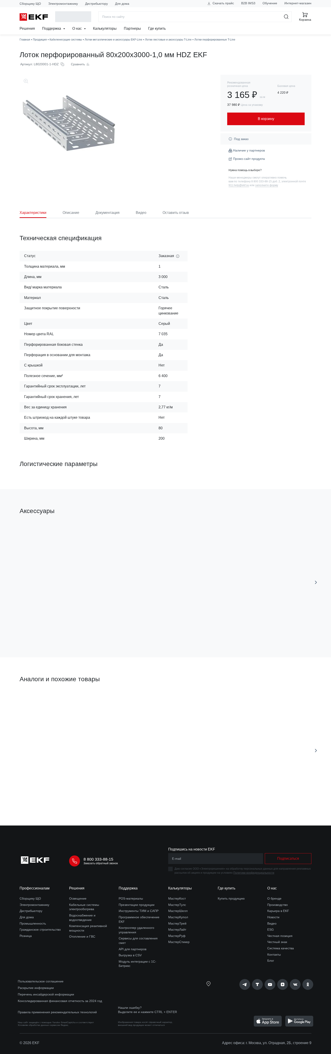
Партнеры (132, 28)
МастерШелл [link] (178, 911)
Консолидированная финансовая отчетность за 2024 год (60, 1001)
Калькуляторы (105, 28)
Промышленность (33, 923)
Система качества (280, 948)
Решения (27, 28)
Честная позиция (279, 936)
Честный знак (277, 942)
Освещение (77, 898)
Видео (272, 923)
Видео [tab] (141, 213)
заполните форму (266, 185)
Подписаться (288, 858)
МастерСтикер (179, 942)
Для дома (122, 3)
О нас (77, 28)
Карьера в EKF (278, 911)
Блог (270, 960)
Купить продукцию (231, 898)
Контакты (274, 954)
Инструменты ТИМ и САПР (139, 911)
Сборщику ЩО (30, 3)
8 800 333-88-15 (98, 859)
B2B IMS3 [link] (248, 3)
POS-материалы (131, 898)
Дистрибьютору (96, 3)
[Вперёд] (316, 582)
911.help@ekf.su (239, 185)
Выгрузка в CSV (130, 955)
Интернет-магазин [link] (297, 3)
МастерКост (177, 898)
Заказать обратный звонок (101, 863)
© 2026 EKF (29, 1043)
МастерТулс (177, 905)
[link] (244, 984)
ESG (270, 929)
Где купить (157, 28)
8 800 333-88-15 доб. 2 (265, 181)
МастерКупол (178, 917)
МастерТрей (177, 923)
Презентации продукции (136, 905)
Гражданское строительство (40, 929)
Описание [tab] (71, 213)
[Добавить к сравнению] (85, 628)
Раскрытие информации (36, 988)
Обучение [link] (270, 3)
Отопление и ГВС (82, 936)
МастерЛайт (177, 929)
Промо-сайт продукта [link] (249, 159)
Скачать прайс (223, 3)
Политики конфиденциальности (253, 872)
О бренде (274, 898)
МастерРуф (177, 936)
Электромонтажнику (63, 3)
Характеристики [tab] (33, 213)
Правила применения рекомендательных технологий (57, 1012)
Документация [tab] (107, 213)
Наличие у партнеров (249, 150)
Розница (26, 936)
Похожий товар (36, 700)
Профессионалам (35, 888)
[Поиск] (286, 16)
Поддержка (52, 28)
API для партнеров (132, 949)
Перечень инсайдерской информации (46, 994)
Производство (277, 905)
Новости (273, 917)
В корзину (45, 628)
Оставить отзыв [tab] (176, 213)
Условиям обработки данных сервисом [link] (39, 1025)
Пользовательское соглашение (40, 981)
